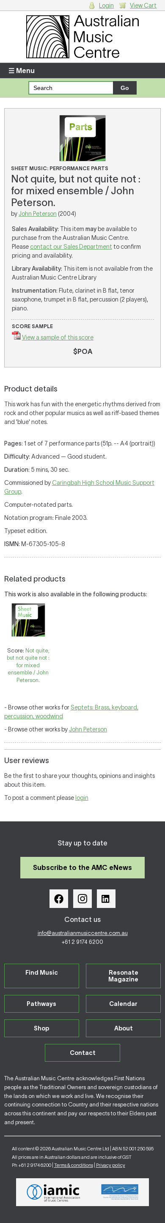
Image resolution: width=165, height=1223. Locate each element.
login (81, 797)
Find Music (41, 972)
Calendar (123, 1003)
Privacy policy (110, 1165)
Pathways (41, 1003)
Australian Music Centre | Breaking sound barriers (82, 36)
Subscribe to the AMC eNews (82, 867)
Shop (41, 1028)
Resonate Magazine (123, 976)
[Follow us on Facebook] (59, 898)
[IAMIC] (53, 1192)
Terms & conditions (73, 1165)
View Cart (143, 5)
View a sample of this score (58, 337)
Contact (83, 1052)
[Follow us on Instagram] (82, 898)
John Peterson (38, 213)
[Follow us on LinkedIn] (106, 898)
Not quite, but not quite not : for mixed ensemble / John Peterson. (28, 665)
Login (106, 5)
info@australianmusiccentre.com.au (83, 933)
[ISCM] (120, 1192)
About (123, 1028)
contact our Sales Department (71, 246)
